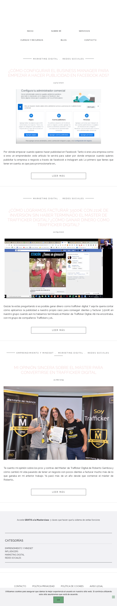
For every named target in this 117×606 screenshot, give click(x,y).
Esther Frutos (58, 13)
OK (58, 600)
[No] (113, 597)
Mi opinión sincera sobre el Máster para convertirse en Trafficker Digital (58, 370)
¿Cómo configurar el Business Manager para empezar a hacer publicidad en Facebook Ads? (58, 73)
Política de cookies (72, 586)
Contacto (20, 586)
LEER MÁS (58, 176)
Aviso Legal (96, 586)
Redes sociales (73, 59)
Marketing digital (45, 59)
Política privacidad (43, 586)
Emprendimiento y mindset (35, 353)
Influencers (11, 551)
